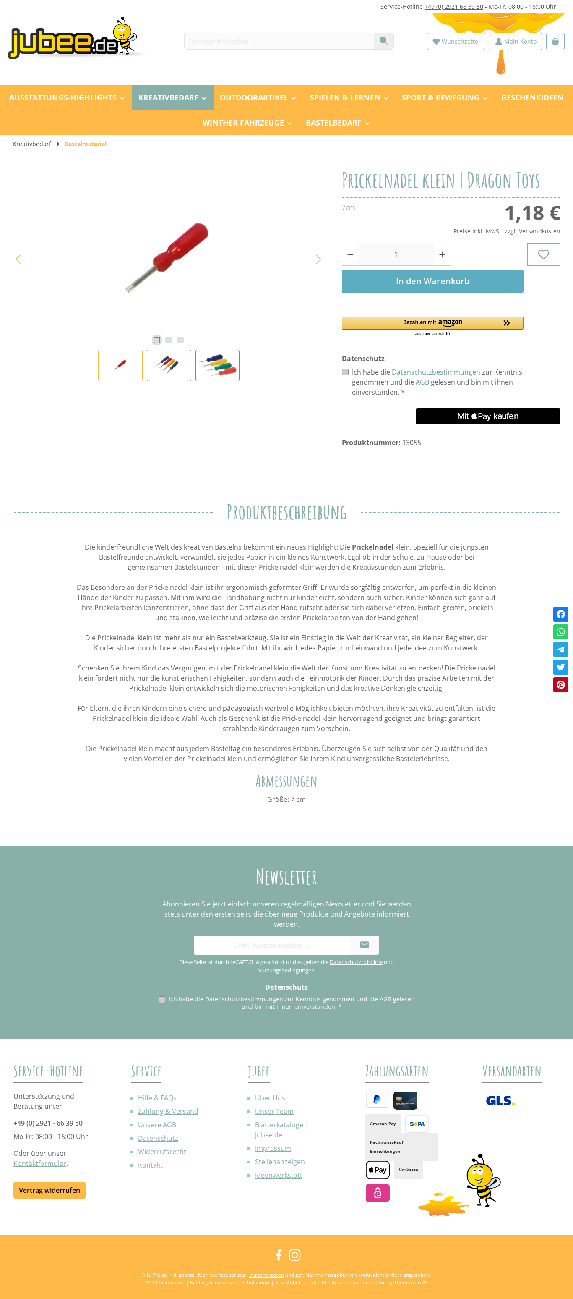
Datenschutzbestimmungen (436, 372)
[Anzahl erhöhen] (442, 254)
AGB (422, 382)
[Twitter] (560, 667)
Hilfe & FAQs (157, 1098)
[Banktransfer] (417, 1123)
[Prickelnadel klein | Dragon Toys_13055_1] (169, 259)
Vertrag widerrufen (49, 1190)
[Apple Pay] (377, 1169)
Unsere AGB (157, 1124)
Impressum (273, 1148)
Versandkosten (266, 1274)
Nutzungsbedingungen (286, 970)
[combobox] (279, 41)
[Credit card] (405, 1100)
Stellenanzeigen (280, 1161)
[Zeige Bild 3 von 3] (180, 340)
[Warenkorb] (555, 41)
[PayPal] (377, 1099)
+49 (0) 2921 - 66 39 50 (48, 1123)
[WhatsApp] (560, 631)
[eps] (377, 1193)
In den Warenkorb (432, 281)
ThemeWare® (410, 1282)
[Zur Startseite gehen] (81, 41)
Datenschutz (158, 1138)
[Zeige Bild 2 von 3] (168, 340)
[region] (168, 275)
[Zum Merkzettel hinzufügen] (543, 254)
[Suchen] (384, 41)
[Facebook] (560, 614)
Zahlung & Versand (168, 1111)
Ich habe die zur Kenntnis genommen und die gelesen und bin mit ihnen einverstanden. (437, 382)
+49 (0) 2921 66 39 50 (454, 6)
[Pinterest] (560, 684)
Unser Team (274, 1111)
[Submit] (364, 945)
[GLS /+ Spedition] (500, 1100)
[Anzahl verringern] (350, 254)
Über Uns (270, 1098)
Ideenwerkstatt (278, 1175)
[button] (433, 327)
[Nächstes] (318, 259)
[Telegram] (560, 649)
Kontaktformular (39, 1163)
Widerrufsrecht (162, 1151)
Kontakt (150, 1165)
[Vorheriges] (19, 259)
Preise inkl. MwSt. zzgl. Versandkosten (506, 231)
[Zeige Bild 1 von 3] (157, 340)
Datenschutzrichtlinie (356, 962)
